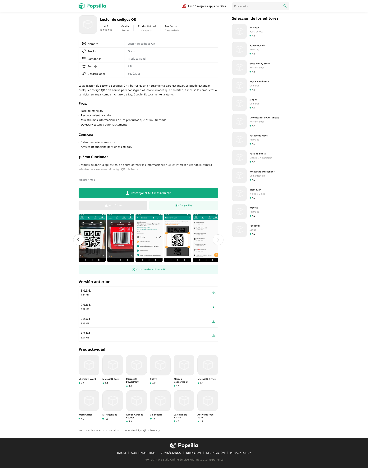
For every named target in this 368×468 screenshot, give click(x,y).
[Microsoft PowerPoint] (136, 371)
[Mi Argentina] (112, 405)
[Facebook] (260, 229)
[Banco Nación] (260, 49)
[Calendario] (160, 405)
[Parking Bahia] (260, 157)
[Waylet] (260, 211)
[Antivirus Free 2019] (207, 406)
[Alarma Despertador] (184, 371)
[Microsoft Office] (207, 369)
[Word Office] (89, 405)
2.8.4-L (86, 319)
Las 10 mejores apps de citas (207, 6)
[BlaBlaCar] (260, 193)
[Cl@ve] (160, 369)
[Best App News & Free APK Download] (92, 6)
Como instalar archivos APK (150, 269)
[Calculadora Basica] (184, 406)
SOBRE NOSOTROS (143, 453)
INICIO (121, 453)
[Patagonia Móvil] (260, 139)
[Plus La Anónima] (260, 85)
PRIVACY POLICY (240, 453)
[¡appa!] (260, 103)
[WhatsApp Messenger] (260, 175)
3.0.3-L (86, 290)
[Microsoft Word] (89, 369)
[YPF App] (260, 31)
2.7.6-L (86, 333)
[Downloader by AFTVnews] (260, 121)
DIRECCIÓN (193, 453)
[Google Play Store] (260, 67)
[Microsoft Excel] (112, 369)
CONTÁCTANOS (171, 453)
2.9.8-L (86, 305)
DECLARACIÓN (215, 453)
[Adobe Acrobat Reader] (136, 406)
